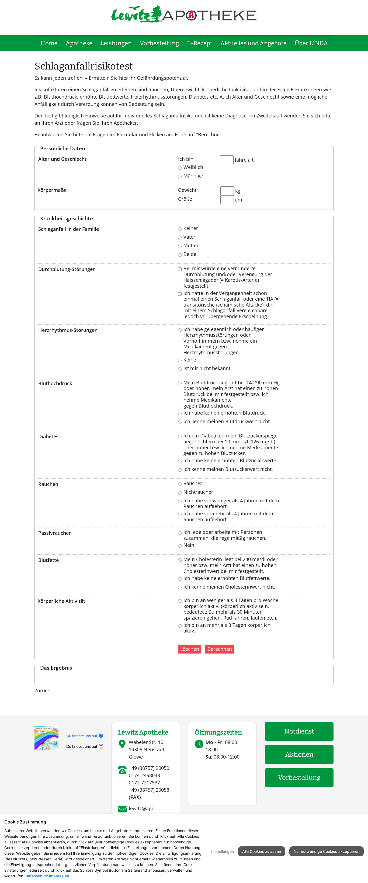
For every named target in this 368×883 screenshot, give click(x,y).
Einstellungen (222, 851)
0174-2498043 (144, 775)
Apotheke (79, 43)
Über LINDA (311, 43)
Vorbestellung (159, 43)
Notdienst (299, 731)
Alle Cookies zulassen (261, 851)
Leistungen (116, 43)
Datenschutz (36, 876)
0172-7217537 (144, 782)
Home (49, 43)
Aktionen (299, 754)
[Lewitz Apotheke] (184, 13)
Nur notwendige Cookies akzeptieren (326, 851)
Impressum (59, 876)
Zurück (42, 690)
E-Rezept (199, 43)
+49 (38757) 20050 (149, 768)
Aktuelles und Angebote (253, 43)
